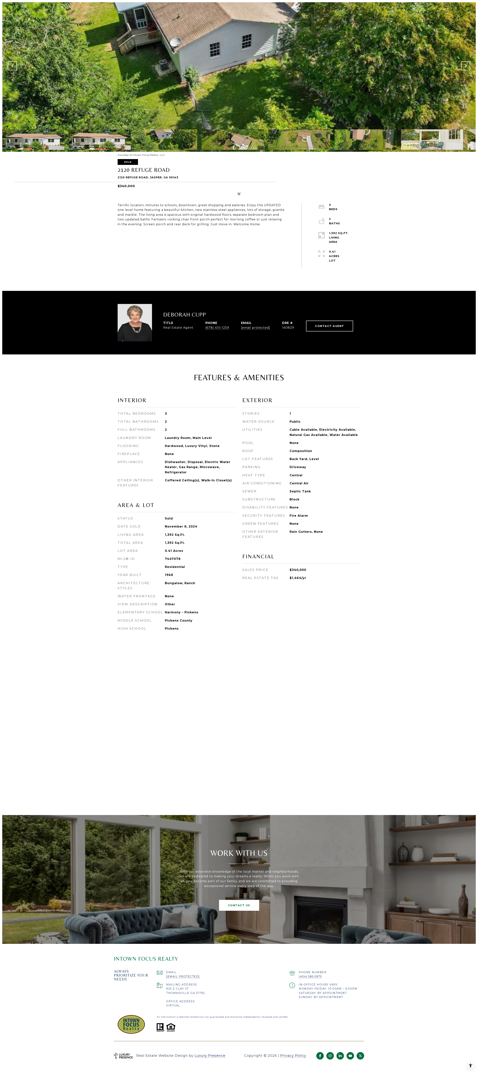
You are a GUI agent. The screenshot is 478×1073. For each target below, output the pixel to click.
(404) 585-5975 (310, 976)
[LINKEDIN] (340, 1056)
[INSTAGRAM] (330, 1056)
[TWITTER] (360, 1056)
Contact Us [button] (239, 905)
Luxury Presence (210, 1056)
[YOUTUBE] (350, 1056)
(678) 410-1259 (217, 327)
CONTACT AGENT (329, 326)
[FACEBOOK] (320, 1056)
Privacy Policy (293, 1056)
